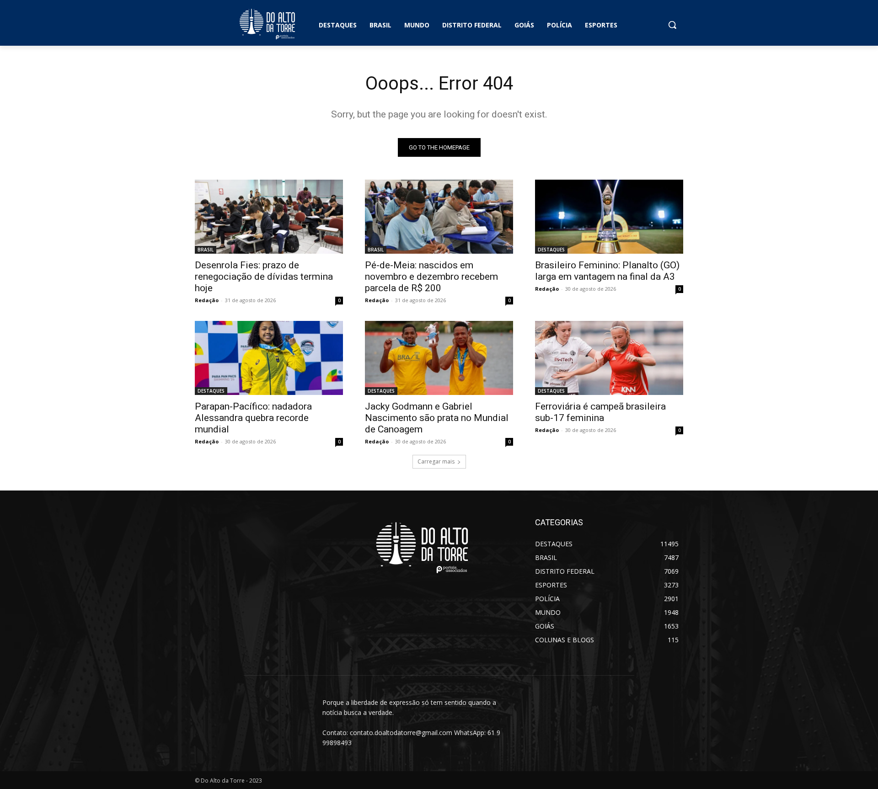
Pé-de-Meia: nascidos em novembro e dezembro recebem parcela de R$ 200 (431, 276)
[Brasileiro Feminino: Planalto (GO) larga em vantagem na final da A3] (609, 217)
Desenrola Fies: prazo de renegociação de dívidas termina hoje (264, 276)
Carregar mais (436, 461)
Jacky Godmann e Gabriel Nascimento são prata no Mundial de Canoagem (437, 418)
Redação (207, 300)
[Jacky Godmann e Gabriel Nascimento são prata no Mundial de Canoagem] (439, 358)
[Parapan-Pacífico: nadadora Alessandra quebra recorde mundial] (269, 358)
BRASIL (206, 249)
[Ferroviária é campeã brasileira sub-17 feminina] (609, 358)
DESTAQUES (551, 249)
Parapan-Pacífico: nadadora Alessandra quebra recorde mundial (253, 418)
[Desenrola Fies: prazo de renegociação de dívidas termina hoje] (269, 217)
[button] (672, 25)
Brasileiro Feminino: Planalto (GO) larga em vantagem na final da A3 (607, 271)
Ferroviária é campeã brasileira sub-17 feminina (600, 412)
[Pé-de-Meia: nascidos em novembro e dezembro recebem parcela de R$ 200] (439, 217)
